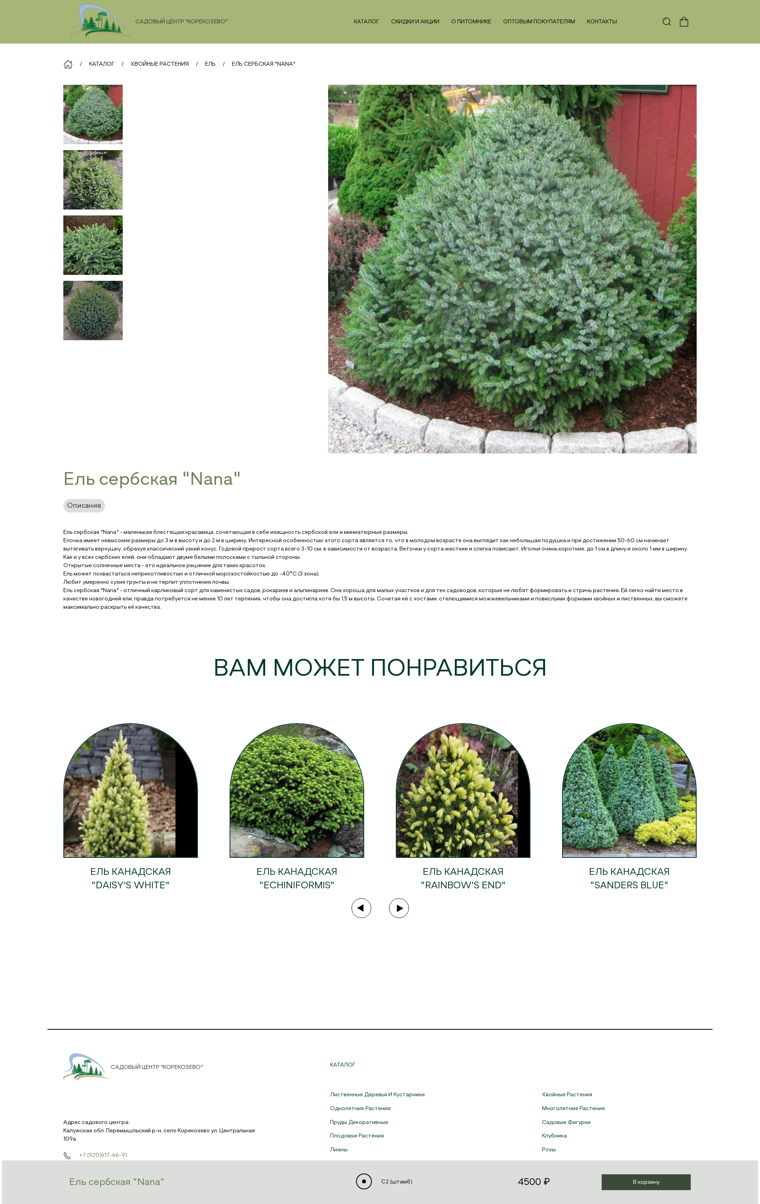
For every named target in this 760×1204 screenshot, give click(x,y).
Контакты (602, 22)
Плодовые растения (357, 1136)
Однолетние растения (360, 1108)
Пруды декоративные (359, 1122)
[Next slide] (399, 908)
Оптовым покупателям (539, 22)
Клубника (554, 1136)
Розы (549, 1150)
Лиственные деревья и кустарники (377, 1094)
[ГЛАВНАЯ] (68, 64)
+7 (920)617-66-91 (103, 1155)
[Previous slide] (361, 908)
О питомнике (471, 22)
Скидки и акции (415, 22)
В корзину (646, 1182)
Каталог (366, 22)
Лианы (339, 1150)
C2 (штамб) (396, 1182)
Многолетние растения (573, 1108)
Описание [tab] (84, 505)
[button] (667, 21)
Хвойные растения (567, 1094)
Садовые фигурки (566, 1122)
